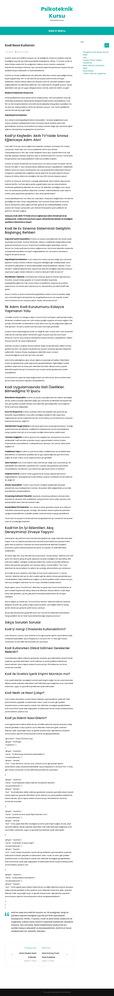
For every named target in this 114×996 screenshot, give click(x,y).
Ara (82, 42)
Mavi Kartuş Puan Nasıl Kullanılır (50, 955)
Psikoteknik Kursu (57, 12)
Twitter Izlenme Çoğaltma (94, 73)
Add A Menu (57, 31)
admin (10, 52)
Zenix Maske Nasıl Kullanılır (27, 955)
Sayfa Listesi (88, 71)
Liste (85, 57)
